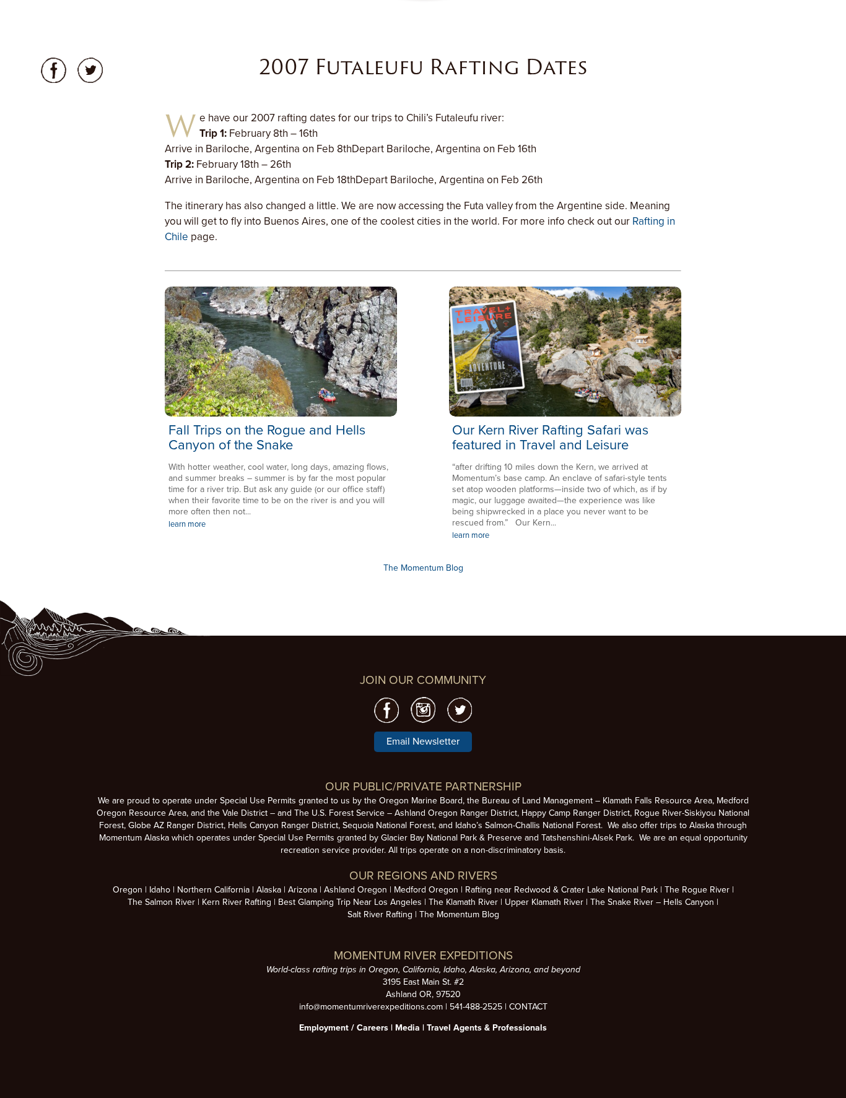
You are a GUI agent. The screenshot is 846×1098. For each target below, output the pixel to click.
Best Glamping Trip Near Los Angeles (350, 902)
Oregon (127, 889)
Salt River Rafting (379, 914)
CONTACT (528, 1006)
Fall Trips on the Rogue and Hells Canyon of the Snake (266, 437)
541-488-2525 (476, 1006)
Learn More (281, 351)
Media (407, 1027)
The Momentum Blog (423, 568)
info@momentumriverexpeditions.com (371, 1006)
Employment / (328, 1027)
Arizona (302, 889)
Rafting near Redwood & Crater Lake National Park (561, 889)
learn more (187, 524)
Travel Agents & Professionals (487, 1027)
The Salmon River (161, 902)
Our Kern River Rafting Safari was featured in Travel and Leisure (550, 437)
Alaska (268, 889)
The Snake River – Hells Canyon (652, 902)
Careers (372, 1027)
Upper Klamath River (544, 902)
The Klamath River (463, 902)
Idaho (159, 889)
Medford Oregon (426, 889)
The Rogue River (697, 889)
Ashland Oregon (355, 889)
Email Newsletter (423, 741)
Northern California (213, 889)
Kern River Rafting (236, 902)
